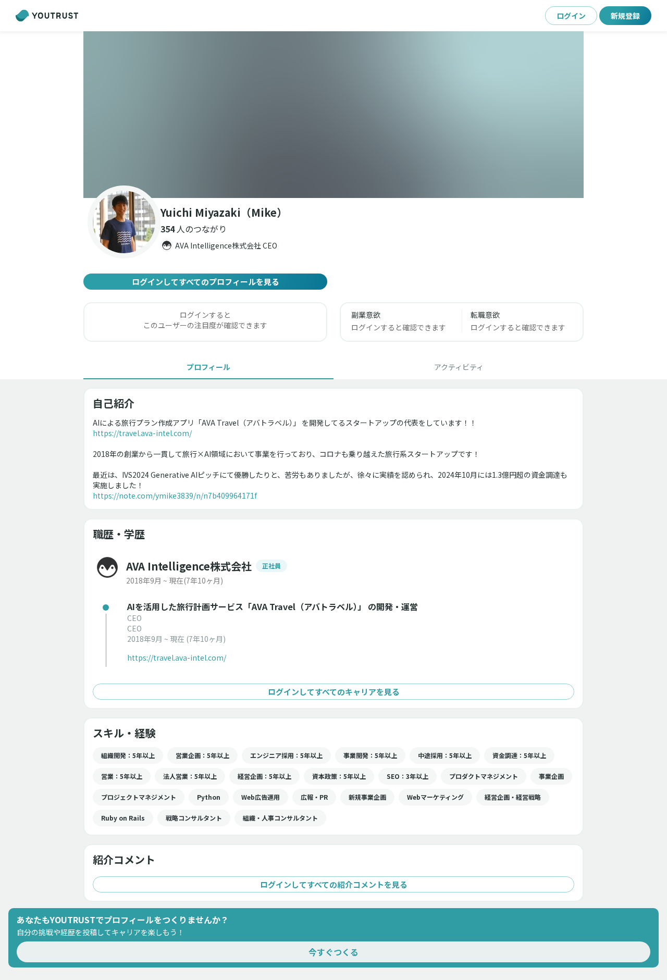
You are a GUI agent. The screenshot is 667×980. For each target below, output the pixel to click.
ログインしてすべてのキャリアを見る (334, 691)
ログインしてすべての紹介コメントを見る (333, 884)
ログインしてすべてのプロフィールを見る (205, 281)
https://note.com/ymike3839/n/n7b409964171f (175, 495)
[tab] (208, 366)
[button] (333, 114)
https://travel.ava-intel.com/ (142, 433)
